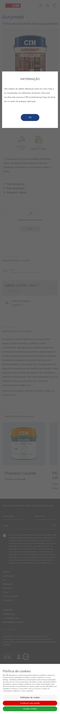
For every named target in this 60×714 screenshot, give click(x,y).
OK (30, 117)
